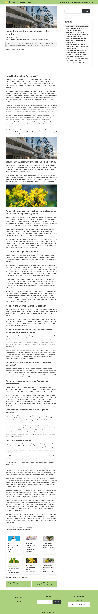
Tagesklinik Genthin (23, 577)
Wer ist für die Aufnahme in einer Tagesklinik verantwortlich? (77, 55)
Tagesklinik (32, 91)
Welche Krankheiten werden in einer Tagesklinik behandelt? (76, 51)
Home (12, 39)
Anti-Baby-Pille (16, 179)
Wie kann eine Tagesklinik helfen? (77, 38)
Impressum (18, 597)
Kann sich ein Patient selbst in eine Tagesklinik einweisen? (78, 59)
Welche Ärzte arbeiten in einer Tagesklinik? (76, 41)
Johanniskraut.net (20, 2)
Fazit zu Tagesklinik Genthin (76, 62)
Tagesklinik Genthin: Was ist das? (77, 26)
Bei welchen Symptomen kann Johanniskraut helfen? (76, 29)
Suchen (67, 8)
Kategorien (79, 600)
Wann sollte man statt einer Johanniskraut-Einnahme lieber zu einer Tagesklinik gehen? (77, 34)
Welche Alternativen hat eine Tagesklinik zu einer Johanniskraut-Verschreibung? (78, 46)
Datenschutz (19, 601)
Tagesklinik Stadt (23, 39)
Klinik (16, 39)
